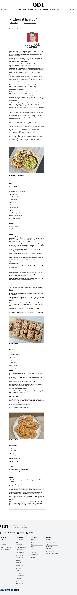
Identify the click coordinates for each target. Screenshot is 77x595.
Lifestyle (52, 9)
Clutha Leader (18, 578)
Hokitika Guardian (19, 546)
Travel (51, 12)
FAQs (47, 544)
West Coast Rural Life (20, 549)
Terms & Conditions (49, 541)
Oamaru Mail (18, 568)
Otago (24, 9)
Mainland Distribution (35, 559)
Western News (18, 560)
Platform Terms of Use (5, 546)
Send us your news (4, 541)
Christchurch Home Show (35, 550)
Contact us (3, 539)
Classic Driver (33, 541)
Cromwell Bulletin (19, 572)
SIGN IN (5, 9)
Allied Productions (34, 554)
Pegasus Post (18, 559)
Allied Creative (33, 556)
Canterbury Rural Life (20, 552)
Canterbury (30, 9)
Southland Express (19, 583)
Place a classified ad (50, 551)
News (19, 9)
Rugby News (33, 544)
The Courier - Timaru (20, 567)
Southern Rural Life (19, 580)
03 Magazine (33, 542)
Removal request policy (5, 549)
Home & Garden (34, 12)
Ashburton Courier (19, 565)
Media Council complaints (6, 547)
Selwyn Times (18, 564)
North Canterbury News (20, 551)
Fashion (55, 12)
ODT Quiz (28, 12)
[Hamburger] (1, 9)
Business (45, 9)
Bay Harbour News (19, 557)
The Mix (40, 12)
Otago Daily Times (19, 539)
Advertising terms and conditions (52, 553)
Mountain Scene (19, 573)
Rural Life (38, 9)
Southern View (18, 562)
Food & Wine (22, 12)
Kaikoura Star (18, 542)
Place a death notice (50, 550)
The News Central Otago (20, 575)
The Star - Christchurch (20, 555)
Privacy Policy (3, 544)
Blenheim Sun (18, 541)
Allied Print (33, 557)
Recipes (42, 511)
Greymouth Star (19, 544)
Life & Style (11, 16)
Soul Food (39, 511)
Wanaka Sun (18, 570)
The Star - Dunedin (19, 577)
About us (2, 542)
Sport (57, 9)
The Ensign (18, 581)
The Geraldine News (19, 554)
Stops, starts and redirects (51, 542)
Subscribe (73, 9)
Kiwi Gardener (33, 539)
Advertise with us (49, 548)
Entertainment (46, 12)
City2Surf (33, 548)
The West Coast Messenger (21, 547)
